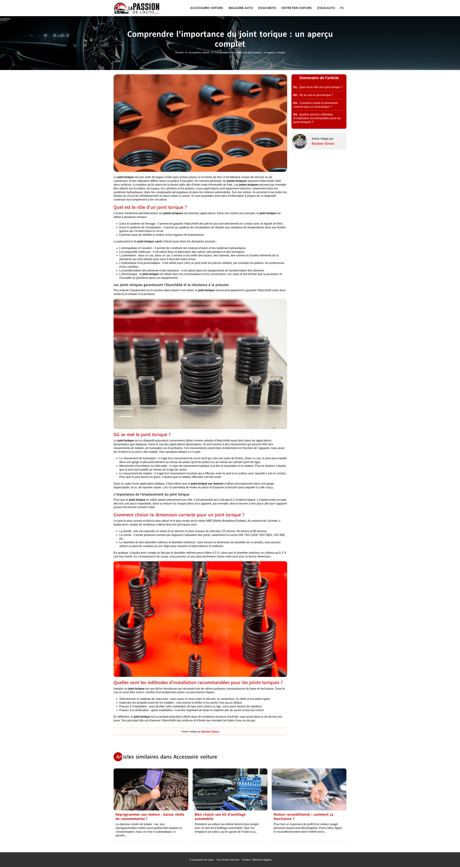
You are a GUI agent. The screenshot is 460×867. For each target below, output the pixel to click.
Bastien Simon (323, 143)
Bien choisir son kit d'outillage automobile (220, 816)
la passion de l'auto (203, 859)
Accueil (179, 52)
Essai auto (326, 8)
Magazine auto (241, 8)
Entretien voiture (297, 8)
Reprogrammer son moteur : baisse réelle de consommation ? (150, 816)
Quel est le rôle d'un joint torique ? (317, 87)
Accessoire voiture (206, 8)
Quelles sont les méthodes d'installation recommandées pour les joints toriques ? (317, 118)
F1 (342, 8)
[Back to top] (450, 857)
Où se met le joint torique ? (313, 95)
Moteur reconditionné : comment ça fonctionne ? (304, 816)
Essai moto (267, 8)
